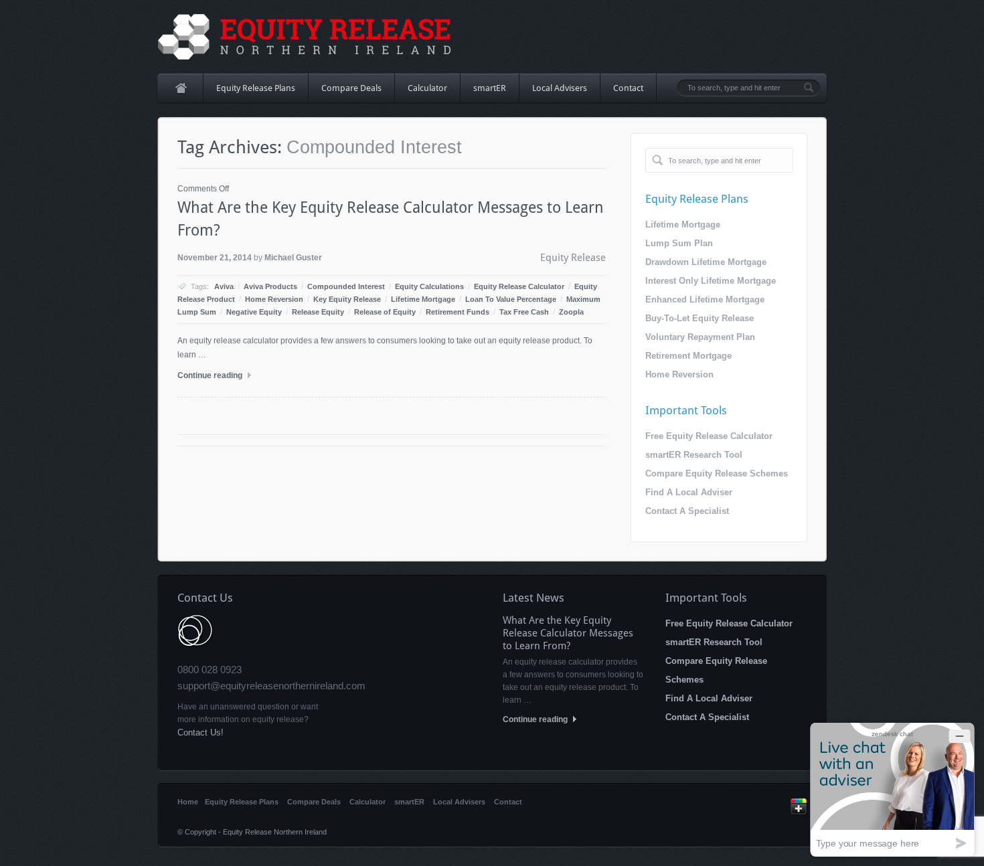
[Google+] (799, 812)
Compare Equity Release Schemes (716, 473)
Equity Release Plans (249, 92)
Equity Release (573, 258)
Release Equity (318, 312)
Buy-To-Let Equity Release (699, 318)
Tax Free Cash (524, 312)
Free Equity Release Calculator (708, 436)
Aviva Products (270, 286)
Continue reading (210, 375)
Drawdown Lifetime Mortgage (705, 262)
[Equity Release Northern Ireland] (305, 36)
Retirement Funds (457, 312)
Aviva (224, 286)
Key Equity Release (347, 299)
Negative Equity (254, 312)
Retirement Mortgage (688, 356)
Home (180, 88)
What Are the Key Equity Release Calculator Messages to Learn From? (568, 633)
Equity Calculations (429, 286)
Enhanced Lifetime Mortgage (704, 299)
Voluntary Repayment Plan (700, 337)
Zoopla (571, 312)
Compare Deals (351, 88)
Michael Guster (293, 257)
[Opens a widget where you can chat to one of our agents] (892, 789)
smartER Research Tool (693, 455)
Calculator (427, 88)
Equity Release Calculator (519, 286)
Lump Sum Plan (679, 243)
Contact (628, 88)
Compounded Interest (346, 286)
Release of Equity (385, 312)
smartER (489, 88)
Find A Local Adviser (688, 492)
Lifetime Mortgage (423, 299)
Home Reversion (274, 299)
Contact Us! (200, 732)
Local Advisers (559, 88)
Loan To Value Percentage (510, 299)
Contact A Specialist (687, 511)
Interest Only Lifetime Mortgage (710, 281)
